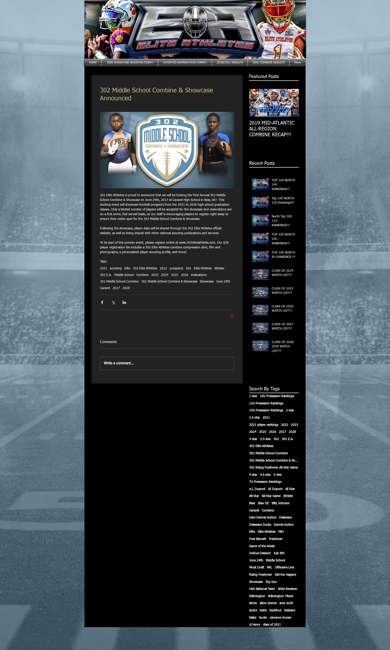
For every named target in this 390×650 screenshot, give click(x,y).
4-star (253, 474)
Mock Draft (256, 567)
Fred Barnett (257, 539)
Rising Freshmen (260, 574)
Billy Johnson (281, 503)
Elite (127, 268)
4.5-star (265, 474)
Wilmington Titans (280, 596)
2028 (126, 288)
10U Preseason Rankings (277, 396)
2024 (164, 275)
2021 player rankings (263, 424)
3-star (253, 439)
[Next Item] (292, 102)
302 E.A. (106, 275)
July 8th (279, 553)
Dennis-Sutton (284, 524)
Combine (142, 275)
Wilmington (257, 596)
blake (252, 617)
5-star (278, 474)
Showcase (207, 281)
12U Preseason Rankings (266, 403)
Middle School (124, 275)
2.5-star (254, 417)
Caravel (105, 288)
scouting (116, 268)
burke (263, 617)
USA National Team (262, 589)
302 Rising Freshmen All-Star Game (273, 467)
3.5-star (265, 439)
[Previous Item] (256, 102)
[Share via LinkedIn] (124, 302)
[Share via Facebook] (102, 302)
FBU (281, 531)
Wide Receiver (287, 589)
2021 (103, 268)
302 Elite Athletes (145, 268)
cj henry (254, 624)
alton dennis (268, 603)
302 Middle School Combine (119, 281)
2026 (184, 275)
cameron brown (280, 617)
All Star (290, 489)
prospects (176, 268)
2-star (290, 410)
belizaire (289, 610)
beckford (275, 610)
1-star (253, 396)
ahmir (253, 603)
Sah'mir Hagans (285, 574)
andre (253, 610)
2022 (163, 268)
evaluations (199, 275)
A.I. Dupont (257, 489)
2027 (116, 288)
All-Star (254, 496)
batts (263, 610)
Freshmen (276, 539)
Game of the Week (262, 546)
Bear (252, 503)
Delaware (285, 517)
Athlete (219, 268)
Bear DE (263, 503)
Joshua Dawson (260, 553)
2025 (174, 275)
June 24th (223, 281)
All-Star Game (271, 496)
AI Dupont (275, 489)
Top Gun (271, 582)
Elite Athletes (203, 268)
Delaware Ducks (260, 524)
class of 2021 (272, 624)
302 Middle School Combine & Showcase (169, 281)
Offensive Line (284, 567)
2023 (154, 275)
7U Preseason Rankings (265, 481)
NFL (269, 567)
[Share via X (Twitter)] (113, 302)
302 (188, 268)
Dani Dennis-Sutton (262, 517)
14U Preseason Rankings (266, 410)
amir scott (286, 603)
